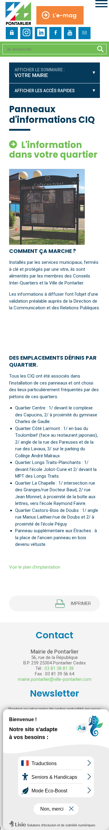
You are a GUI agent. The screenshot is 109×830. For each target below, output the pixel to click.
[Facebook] (55, 33)
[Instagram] (26, 33)
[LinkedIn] (41, 33)
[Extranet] (12, 33)
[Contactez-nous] (84, 33)
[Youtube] (70, 33)
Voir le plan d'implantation (34, 567)
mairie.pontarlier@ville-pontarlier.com (54, 679)
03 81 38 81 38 (59, 668)
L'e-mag (65, 15)
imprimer (81, 603)
